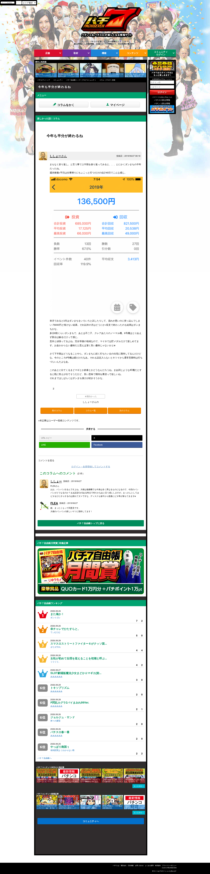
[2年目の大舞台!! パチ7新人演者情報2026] (103, 796)
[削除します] (36, 64)
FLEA (54, 503)
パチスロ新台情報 (162, 99)
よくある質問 (149, 865)
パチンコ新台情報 (162, 103)
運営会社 (123, 865)
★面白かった (91, 396)
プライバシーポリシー (169, 865)
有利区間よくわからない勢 (62, 750)
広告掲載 (131, 865)
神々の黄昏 (55, 720)
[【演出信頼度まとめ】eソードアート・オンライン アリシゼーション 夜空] (37, 770)
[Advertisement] (49, 839)
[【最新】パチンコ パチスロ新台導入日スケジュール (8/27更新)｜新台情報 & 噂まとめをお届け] (59, 770)
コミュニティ (58, 80)
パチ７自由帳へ (45, 758)
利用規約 (158, 865)
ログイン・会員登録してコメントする (90, 466)
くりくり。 (55, 661)
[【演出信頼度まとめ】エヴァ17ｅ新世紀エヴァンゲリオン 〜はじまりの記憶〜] (103, 770)
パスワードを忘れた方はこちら (162, 97)
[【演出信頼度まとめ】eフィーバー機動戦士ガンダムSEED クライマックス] (81, 770)
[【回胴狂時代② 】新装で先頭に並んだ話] (59, 64)
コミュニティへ (91, 821)
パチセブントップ (43, 80)
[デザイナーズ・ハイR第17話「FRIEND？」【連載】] (81, 796)
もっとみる (138, 786)
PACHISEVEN (171, 868)
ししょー (58, 156)
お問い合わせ (139, 865)
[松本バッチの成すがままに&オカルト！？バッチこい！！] (81, 64)
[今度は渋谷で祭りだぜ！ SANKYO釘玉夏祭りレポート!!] (59, 796)
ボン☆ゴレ (55, 617)
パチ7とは (116, 865)
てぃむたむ (55, 632)
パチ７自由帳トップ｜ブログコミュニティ (81, 80)
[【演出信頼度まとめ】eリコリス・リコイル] (125, 770)
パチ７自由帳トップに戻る (90, 523)
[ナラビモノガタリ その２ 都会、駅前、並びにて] (126, 64)
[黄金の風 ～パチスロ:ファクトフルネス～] (103, 64)
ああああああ (56, 676)
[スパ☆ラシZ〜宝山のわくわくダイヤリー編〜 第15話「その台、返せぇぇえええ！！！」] (37, 796)
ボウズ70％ (55, 647)
